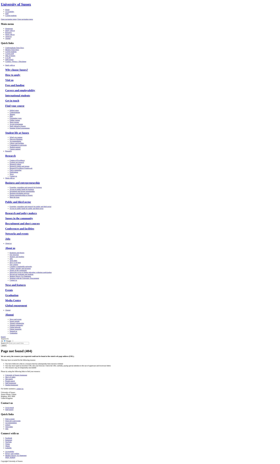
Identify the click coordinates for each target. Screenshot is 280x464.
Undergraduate (15, 112)
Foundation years (16, 118)
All (2, 341)
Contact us (13, 176)
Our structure (14, 255)
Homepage (9, 29)
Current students (11, 16)
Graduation (11, 295)
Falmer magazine (15, 329)
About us (8, 36)
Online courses (15, 120)
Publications (14, 172)
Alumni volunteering (17, 323)
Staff (7, 14)
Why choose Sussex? (16, 69)
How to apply (12, 75)
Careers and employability (20, 90)
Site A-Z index (10, 377)
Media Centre (13, 300)
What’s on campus (16, 137)
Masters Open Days (12, 50)
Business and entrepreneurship (22, 182)
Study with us (10, 31)
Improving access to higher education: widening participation (31, 272)
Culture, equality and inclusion (20, 268)
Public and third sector (18, 201)
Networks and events (16, 233)
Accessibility (9, 12)
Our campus (14, 264)
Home (7, 10)
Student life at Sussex (17, 132)
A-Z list (8, 58)
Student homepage (11, 385)
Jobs (7, 238)
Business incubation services (19, 193)
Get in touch (12, 100)
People (8, 341)
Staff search (9, 59)
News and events (15, 319)
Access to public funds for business (22, 189)
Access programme (16, 124)
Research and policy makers (21, 213)
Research (8, 32)
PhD (11, 116)
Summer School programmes (20, 128)
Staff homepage (10, 383)
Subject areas (14, 110)
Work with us (10, 34)
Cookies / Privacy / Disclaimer (15, 61)
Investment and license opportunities (22, 191)
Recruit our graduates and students (21, 274)
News (12, 174)
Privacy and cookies (12, 453)
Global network (15, 327)
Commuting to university (18, 145)
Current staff (9, 54)
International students (17, 95)
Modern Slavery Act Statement (20, 276)
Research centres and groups (19, 166)
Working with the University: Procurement (24, 278)
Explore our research (17, 162)
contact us (19, 389)
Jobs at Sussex (10, 56)
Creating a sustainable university (21, 266)
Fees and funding (14, 85)
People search (10, 381)
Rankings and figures (17, 253)
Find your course (14, 105)
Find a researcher (15, 170)
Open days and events (12, 421)
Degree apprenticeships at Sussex (21, 195)
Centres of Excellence (17, 160)
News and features (15, 285)
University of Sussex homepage (16, 375)
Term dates (13, 261)
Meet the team (14, 197)
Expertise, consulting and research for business (26, 187)
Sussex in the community (19, 218)
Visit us (9, 80)
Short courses (14, 122)
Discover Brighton (16, 139)
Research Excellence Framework (21, 168)
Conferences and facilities (19, 228)
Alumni (7, 38)
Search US (4, 343)
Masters (12, 114)
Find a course (10, 419)
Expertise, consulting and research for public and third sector (30, 206)
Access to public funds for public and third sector (26, 208)
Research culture (15, 164)
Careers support (15, 149)
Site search (9, 379)
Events (9, 290)
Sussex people (14, 321)
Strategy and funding (17, 257)
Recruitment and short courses (22, 223)
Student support (15, 147)
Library (7, 425)
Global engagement (16, 305)
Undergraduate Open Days (14, 48)
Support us (13, 331)
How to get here (15, 263)
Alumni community (16, 325)
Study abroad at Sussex (18, 126)
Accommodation (15, 141)
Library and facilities (17, 143)
